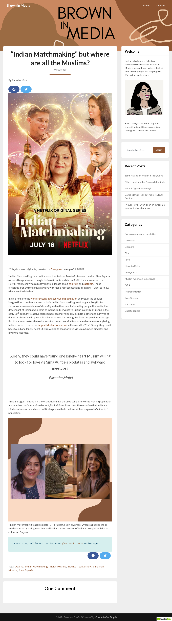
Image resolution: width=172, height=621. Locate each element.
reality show (84, 566)
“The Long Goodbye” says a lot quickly (145, 182)
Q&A (127, 285)
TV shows (130, 304)
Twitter (152, 130)
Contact (161, 5)
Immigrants (131, 272)
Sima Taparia (26, 570)
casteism (88, 283)
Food (127, 259)
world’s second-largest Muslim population (54, 298)
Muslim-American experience (140, 278)
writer (146, 64)
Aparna (19, 566)
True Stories (131, 298)
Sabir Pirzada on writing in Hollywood (144, 175)
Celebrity (130, 240)
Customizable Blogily (106, 617)
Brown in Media (18, 5)
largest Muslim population (52, 324)
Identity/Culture (133, 266)
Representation (133, 291)
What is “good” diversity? (138, 188)
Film (127, 253)
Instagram (56, 269)
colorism (73, 283)
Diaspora (129, 246)
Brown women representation (140, 234)
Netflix (72, 566)
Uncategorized (132, 310)
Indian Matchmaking (36, 566)
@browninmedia (72, 543)
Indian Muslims (58, 566)
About (146, 5)
